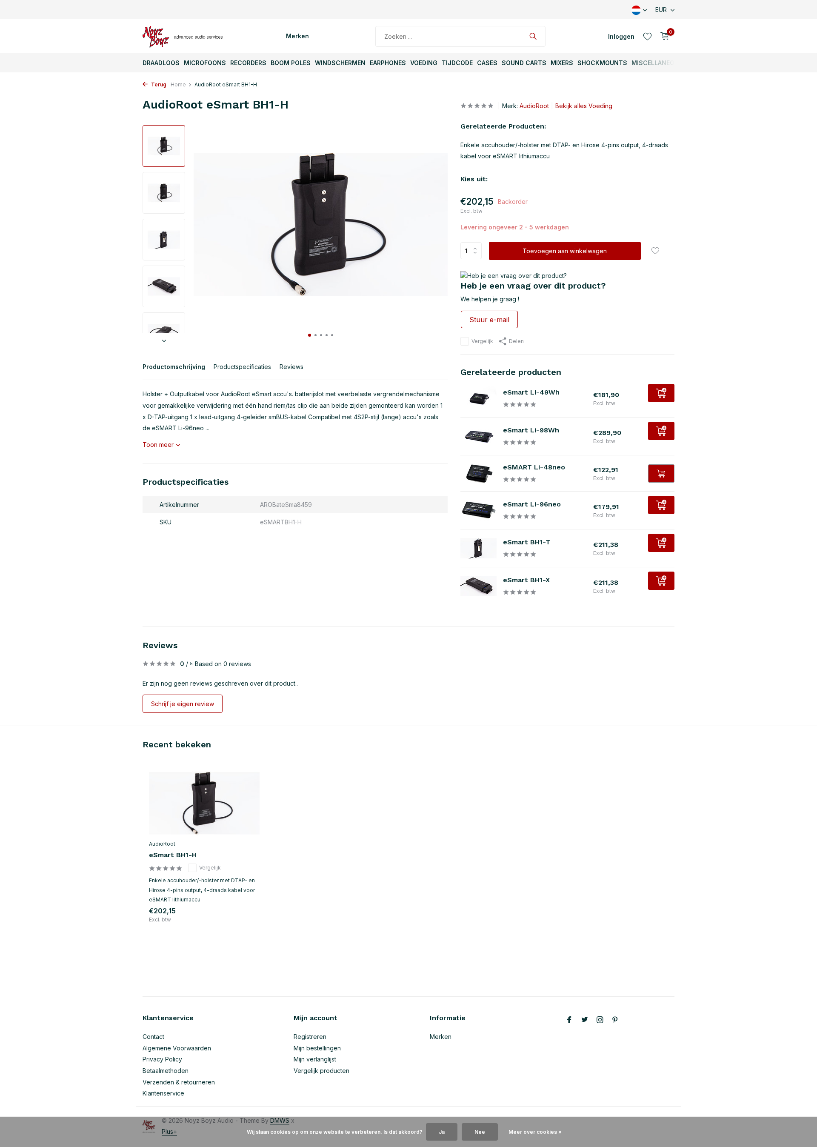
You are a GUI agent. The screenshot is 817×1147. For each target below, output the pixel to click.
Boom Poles (291, 62)
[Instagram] (600, 1020)
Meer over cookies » (535, 1132)
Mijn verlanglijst (315, 1059)
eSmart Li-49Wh (531, 392)
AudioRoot (534, 105)
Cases (487, 62)
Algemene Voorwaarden (177, 1048)
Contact (153, 1036)
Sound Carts (524, 62)
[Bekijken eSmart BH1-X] (478, 586)
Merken (297, 36)
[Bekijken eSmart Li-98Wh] (478, 436)
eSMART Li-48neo (534, 467)
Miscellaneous (657, 62)
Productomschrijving (174, 366)
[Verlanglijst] (647, 36)
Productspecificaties (242, 366)
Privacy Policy (162, 1059)
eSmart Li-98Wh (531, 430)
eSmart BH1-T (526, 542)
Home (178, 84)
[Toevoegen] (661, 393)
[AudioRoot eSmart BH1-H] (204, 803)
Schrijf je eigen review (182, 703)
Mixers (562, 62)
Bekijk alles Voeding (583, 105)
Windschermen (340, 62)
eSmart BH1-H (173, 855)
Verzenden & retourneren (179, 1082)
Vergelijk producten (321, 1070)
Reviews (291, 366)
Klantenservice (163, 1093)
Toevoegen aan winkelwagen (565, 251)
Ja (442, 1132)
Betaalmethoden (166, 1070)
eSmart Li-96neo (532, 504)
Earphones (388, 62)
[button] (309, 335)
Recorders (248, 62)
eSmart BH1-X (526, 580)
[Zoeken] (533, 36)
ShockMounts (602, 62)
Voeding (423, 62)
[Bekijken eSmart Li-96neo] (478, 510)
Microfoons (205, 62)
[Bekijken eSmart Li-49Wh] (478, 398)
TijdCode (457, 62)
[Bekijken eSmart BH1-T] (478, 548)
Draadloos (161, 62)
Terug (158, 84)
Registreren (310, 1036)
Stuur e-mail (489, 319)
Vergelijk (482, 341)
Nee (479, 1132)
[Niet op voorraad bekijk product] (661, 473)
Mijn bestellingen (317, 1048)
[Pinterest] (615, 1020)
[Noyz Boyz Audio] (185, 36)
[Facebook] (569, 1020)
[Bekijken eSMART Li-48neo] (478, 473)
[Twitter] (584, 1020)
